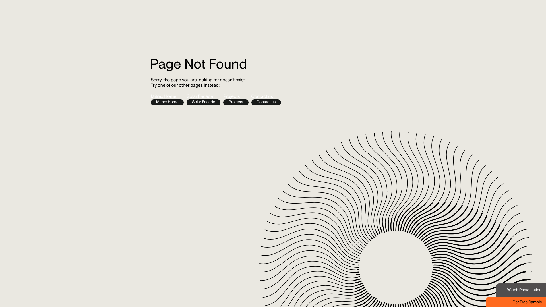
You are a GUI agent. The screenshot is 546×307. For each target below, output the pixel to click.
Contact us (262, 96)
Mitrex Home (163, 96)
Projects (231, 96)
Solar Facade (200, 96)
